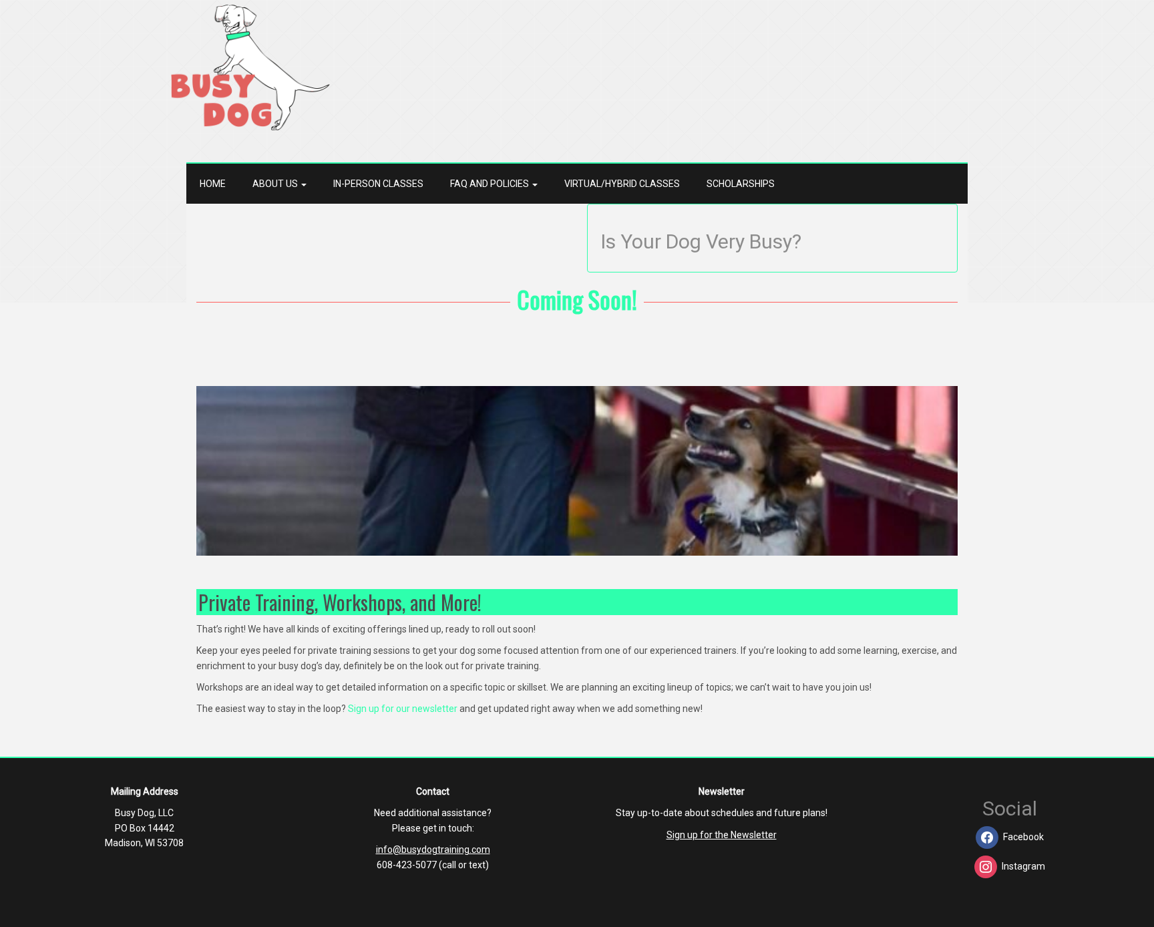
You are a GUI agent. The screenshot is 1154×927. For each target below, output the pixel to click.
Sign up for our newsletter (402, 708)
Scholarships (741, 183)
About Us (276, 183)
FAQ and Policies (490, 183)
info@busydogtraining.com (433, 849)
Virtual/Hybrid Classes (622, 183)
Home (213, 183)
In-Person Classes (378, 183)
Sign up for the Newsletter (721, 834)
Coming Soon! (577, 299)
